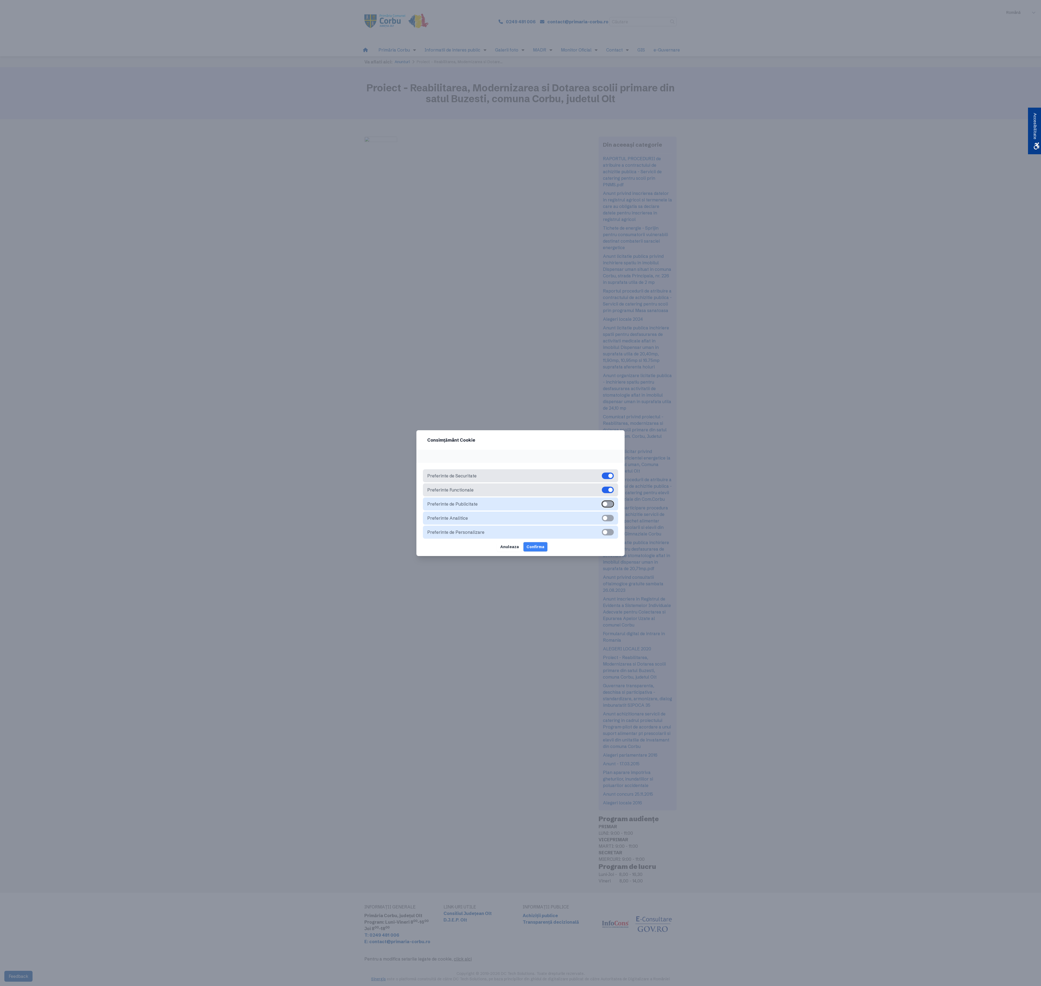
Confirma (535, 546)
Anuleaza (509, 546)
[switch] (608, 504)
